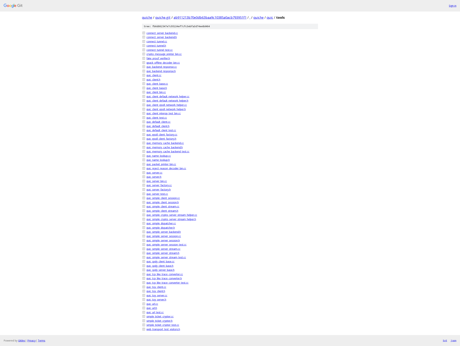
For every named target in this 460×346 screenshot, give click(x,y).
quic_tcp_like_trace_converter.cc (164, 274)
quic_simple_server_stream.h (162, 253)
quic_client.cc (153, 75)
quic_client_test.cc (156, 117)
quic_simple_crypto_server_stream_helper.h (171, 219)
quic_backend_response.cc (161, 66)
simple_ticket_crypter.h (159, 320)
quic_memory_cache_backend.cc (165, 143)
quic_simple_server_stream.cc (163, 249)
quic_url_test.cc (155, 312)
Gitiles (21, 340)
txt (445, 340)
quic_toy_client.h (155, 291)
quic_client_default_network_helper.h (167, 100)
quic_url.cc (152, 304)
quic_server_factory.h (158, 189)
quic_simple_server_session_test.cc (166, 244)
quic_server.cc (154, 172)
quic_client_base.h (156, 88)
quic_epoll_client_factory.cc (161, 134)
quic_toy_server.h (156, 299)
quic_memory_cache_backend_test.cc (167, 151)
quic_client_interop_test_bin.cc (163, 113)
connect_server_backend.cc (162, 33)
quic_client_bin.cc (156, 92)
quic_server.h (153, 176)
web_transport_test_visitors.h (163, 329)
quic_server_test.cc (157, 194)
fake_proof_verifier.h (158, 58)
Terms (41, 340)
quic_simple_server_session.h (163, 240)
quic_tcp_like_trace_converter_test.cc (167, 282)
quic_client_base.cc (157, 83)
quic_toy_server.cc (156, 295)
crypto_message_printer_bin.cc (164, 54)
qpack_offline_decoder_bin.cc (163, 62)
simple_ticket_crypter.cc (160, 316)
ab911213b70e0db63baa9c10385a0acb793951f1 (210, 17)
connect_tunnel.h (156, 45)
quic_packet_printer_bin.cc (161, 164)
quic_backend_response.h (161, 71)
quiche (147, 17)
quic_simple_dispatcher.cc (161, 223)
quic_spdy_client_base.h (159, 265)
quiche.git (163, 17)
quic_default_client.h (157, 126)
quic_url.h (151, 308)
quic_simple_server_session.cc (163, 236)
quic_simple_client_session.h (162, 202)
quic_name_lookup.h (158, 160)
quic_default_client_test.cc (161, 130)
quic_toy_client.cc (156, 287)
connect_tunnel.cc (156, 41)
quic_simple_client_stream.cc (162, 206)
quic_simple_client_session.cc (163, 198)
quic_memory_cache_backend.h (164, 147)
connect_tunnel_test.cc (159, 50)
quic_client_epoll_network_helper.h (166, 109)
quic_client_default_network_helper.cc (167, 96)
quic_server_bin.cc (156, 181)
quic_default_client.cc (158, 121)
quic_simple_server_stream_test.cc (166, 257)
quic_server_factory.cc (159, 185)
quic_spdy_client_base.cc (160, 261)
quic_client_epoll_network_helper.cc (166, 105)
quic (270, 17)
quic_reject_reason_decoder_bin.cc (166, 168)
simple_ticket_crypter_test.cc (162, 325)
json (453, 340)
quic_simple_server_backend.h (163, 231)
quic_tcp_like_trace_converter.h (164, 278)
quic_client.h (153, 79)
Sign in (452, 5)
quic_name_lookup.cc (158, 155)
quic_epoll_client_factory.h (161, 138)
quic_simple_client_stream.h (162, 210)
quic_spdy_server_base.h (160, 270)
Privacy (31, 340)
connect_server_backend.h (161, 37)
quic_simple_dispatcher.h (160, 227)
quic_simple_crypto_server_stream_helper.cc (171, 215)
